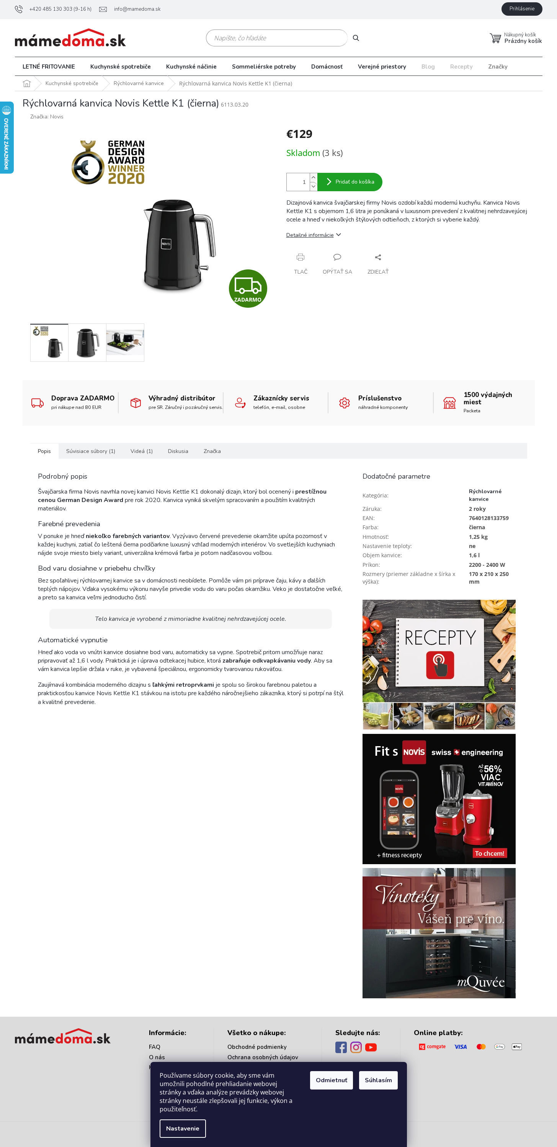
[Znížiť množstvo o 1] (313, 186)
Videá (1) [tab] (142, 451)
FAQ (154, 1047)
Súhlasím (378, 1080)
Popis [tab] (44, 451)
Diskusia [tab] (178, 451)
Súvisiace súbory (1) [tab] (90, 451)
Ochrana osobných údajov (262, 1057)
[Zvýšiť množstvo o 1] (313, 177)
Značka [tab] (212, 451)
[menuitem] (49, 66)
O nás (157, 1057)
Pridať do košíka (355, 181)
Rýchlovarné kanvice (485, 495)
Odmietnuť (331, 1080)
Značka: (47, 116)
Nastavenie (182, 1128)
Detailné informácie (310, 235)
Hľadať (358, 37)
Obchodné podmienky (257, 1047)
